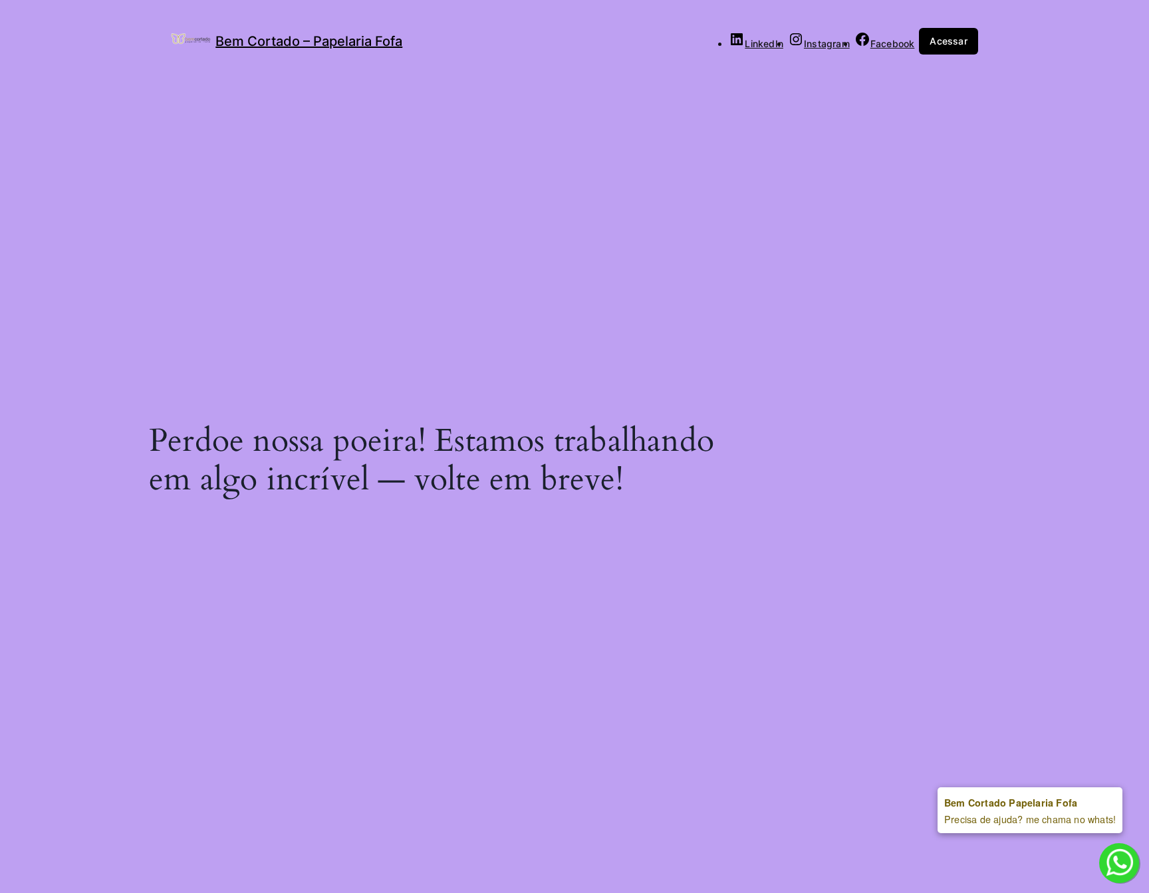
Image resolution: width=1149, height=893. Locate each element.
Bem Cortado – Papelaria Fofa (308, 41)
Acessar (948, 41)
